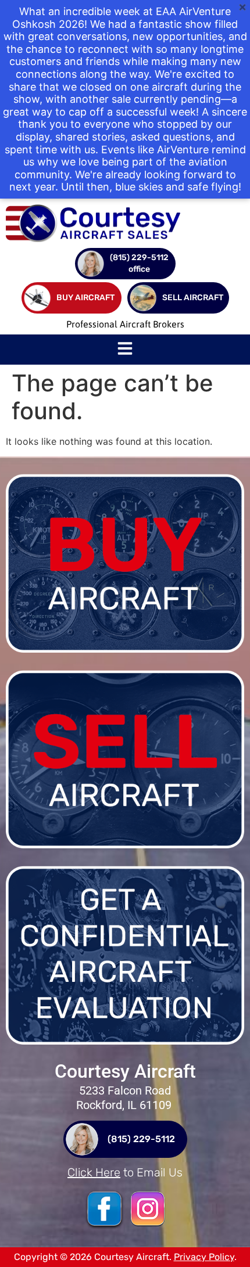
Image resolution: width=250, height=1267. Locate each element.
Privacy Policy (204, 1256)
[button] (125, 349)
